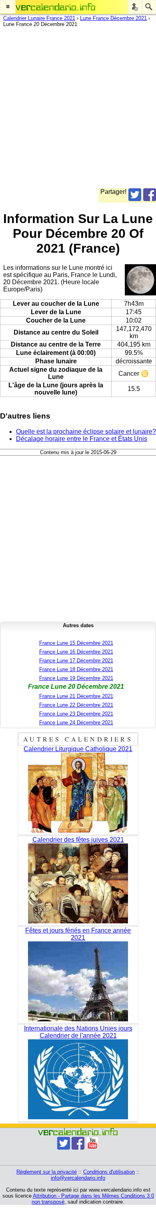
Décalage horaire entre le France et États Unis (81, 438)
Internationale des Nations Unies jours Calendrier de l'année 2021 (78, 1032)
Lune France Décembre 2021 (113, 18)
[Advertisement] (78, 110)
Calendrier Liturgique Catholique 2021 (78, 749)
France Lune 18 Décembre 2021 (76, 669)
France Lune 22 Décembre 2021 (76, 705)
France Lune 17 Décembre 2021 (76, 661)
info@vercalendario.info (78, 1178)
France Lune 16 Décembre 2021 (76, 652)
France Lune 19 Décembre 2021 (76, 678)
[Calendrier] (56, 7)
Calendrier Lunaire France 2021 (39, 18)
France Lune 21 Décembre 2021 (76, 696)
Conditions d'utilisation (109, 1172)
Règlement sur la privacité (46, 1172)
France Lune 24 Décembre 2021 (76, 723)
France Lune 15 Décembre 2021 (76, 643)
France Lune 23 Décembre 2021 (76, 714)
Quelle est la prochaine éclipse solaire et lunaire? (86, 431)
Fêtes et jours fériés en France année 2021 (78, 934)
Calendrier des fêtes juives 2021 (78, 839)
